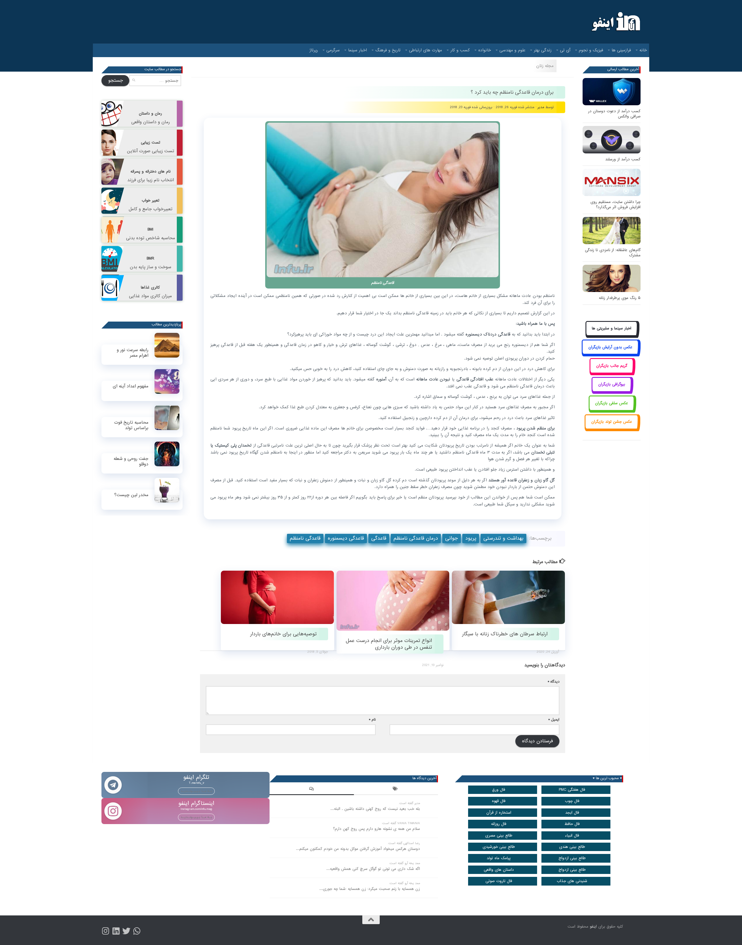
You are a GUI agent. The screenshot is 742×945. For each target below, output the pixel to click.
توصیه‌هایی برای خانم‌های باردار (283, 634)
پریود (470, 538)
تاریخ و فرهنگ (388, 50)
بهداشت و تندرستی (503, 538)
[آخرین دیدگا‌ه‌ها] (312, 789)
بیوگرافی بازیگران (611, 384)
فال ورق (498, 790)
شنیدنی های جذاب (572, 881)
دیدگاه (553, 681)
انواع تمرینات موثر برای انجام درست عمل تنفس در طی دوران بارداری (389, 644)
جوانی (451, 538)
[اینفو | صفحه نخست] (615, 22)
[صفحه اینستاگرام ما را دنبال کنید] (105, 931)
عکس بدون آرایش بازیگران (610, 347)
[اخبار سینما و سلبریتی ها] (612, 335)
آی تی (565, 50)
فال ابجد (572, 813)
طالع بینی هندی (572, 847)
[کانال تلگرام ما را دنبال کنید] (137, 931)
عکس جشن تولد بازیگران (611, 422)
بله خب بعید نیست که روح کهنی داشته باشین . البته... (375, 809)
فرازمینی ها (621, 50)
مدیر (541, 107)
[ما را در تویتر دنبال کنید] (126, 931)
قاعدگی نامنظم (305, 538)
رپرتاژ (314, 50)
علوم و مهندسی (512, 50)
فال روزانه (498, 824)
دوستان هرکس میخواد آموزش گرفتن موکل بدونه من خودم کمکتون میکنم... (358, 849)
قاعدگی (378, 538)
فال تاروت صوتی (498, 881)
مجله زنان (545, 66)
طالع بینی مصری (498, 835)
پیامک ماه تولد (499, 858)
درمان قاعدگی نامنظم (416, 538)
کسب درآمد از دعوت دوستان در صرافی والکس (614, 113)
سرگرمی (333, 50)
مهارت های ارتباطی (425, 50)
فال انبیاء (572, 835)
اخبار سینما (357, 50)
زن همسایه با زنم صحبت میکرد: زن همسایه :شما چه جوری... (369, 889)
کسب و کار (460, 50)
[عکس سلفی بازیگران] (611, 410)
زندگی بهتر (543, 50)
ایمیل (553, 719)
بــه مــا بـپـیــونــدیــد (196, 791)
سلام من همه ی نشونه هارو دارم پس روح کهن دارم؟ (376, 829)
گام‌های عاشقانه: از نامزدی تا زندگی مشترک (613, 252)
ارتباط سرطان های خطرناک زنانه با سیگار (505, 634)
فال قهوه (498, 801)
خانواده (484, 50)
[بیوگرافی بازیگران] (611, 391)
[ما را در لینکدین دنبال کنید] (116, 931)
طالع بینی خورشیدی (499, 847)
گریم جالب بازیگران (611, 366)
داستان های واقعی (499, 870)
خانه (643, 50)
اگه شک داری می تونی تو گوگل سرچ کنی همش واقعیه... (373, 869)
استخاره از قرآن (498, 813)
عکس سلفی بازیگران (611, 403)
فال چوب (572, 801)
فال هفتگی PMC (572, 790)
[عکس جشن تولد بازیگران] (611, 428)
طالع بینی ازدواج (572, 858)
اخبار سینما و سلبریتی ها (611, 328)
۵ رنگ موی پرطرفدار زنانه (620, 298)
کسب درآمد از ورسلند (623, 159)
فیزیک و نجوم (591, 50)
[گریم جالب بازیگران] (611, 372)
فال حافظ (572, 824)
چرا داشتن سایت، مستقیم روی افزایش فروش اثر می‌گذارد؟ (615, 204)
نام (372, 719)
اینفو (593, 927)
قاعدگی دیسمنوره (346, 538)
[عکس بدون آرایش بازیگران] (610, 354)
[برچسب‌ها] (396, 789)
